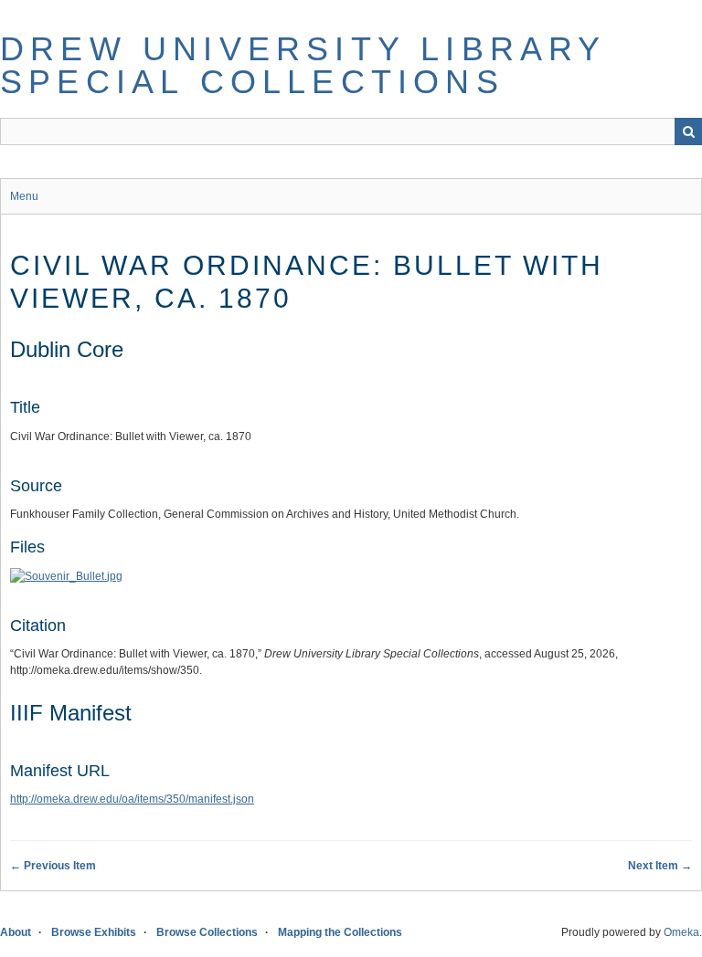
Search (688, 131)
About (15, 932)
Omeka (681, 932)
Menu (24, 196)
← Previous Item (53, 865)
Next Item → (660, 865)
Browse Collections (207, 932)
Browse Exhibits (93, 932)
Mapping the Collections (340, 932)
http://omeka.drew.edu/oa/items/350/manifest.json (132, 799)
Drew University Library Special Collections (303, 65)
